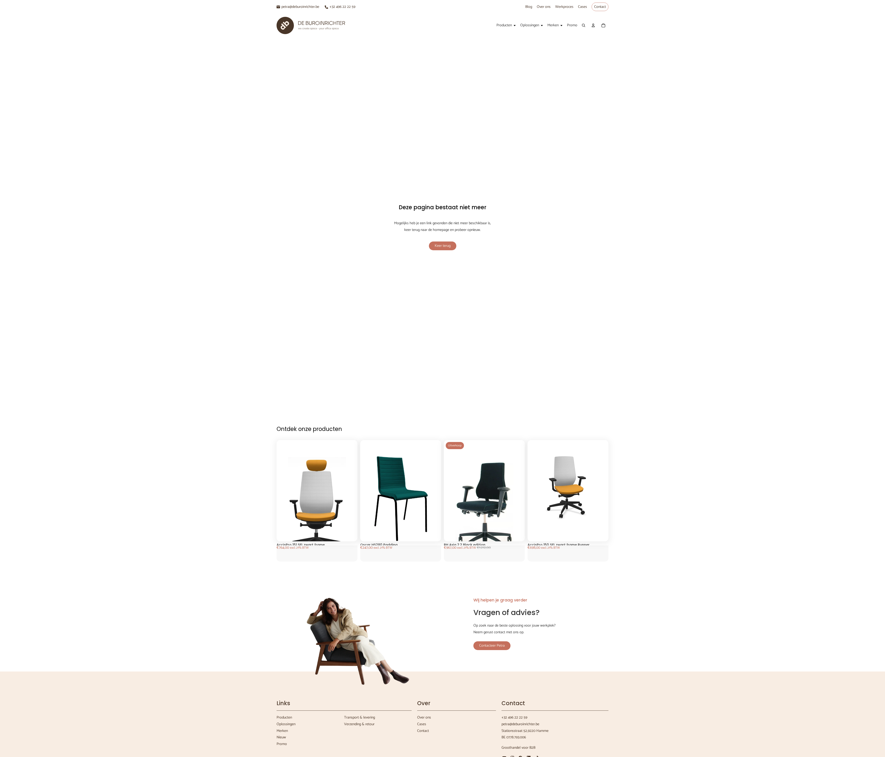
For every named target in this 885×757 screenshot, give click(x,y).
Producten (284, 717)
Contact (600, 7)
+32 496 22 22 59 (342, 7)
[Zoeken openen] (583, 25)
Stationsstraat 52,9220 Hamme (525, 731)
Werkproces (564, 7)
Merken (282, 731)
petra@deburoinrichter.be (300, 7)
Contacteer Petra (492, 645)
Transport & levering (359, 717)
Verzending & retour (359, 724)
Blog (528, 7)
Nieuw (281, 737)
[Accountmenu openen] (593, 25)
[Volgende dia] (346, 508)
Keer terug (443, 246)
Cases (582, 7)
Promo (282, 744)
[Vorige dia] (288, 508)
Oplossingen (286, 724)
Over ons (544, 7)
